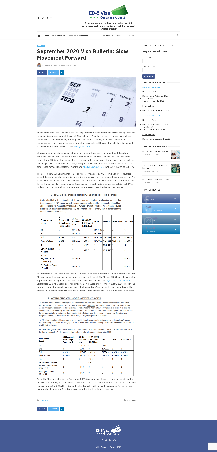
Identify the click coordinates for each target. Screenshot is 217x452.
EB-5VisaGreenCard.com (107, 447)
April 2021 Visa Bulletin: (151, 116)
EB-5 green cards (82, 146)
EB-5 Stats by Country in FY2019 (155, 151)
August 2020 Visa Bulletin (117, 280)
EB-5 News (41, 45)
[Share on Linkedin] (62, 72)
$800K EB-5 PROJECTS (125, 36)
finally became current (94, 166)
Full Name (147, 57)
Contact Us (108, 36)
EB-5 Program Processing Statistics (156, 179)
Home (47, 36)
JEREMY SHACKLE (51, 65)
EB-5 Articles (58, 36)
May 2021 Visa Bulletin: (151, 87)
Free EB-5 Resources (78, 36)
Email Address (149, 66)
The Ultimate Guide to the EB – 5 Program (155, 166)
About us (96, 36)
